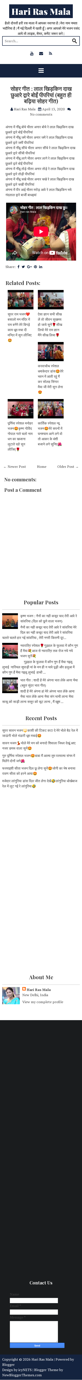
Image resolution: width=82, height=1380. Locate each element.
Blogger (8, 1364)
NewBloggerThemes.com (22, 1375)
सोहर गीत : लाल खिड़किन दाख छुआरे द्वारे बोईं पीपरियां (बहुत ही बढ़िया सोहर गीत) (41, 95)
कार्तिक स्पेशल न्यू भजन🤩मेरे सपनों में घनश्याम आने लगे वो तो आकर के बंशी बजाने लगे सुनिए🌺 (50, 434)
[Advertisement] (41, 837)
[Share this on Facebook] (18, 266)
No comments (41, 114)
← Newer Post (14, 466)
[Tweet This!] (23, 266)
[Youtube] (32, 53)
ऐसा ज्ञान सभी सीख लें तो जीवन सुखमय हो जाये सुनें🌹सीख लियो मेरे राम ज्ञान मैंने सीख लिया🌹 (50, 324)
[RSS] (50, 53)
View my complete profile (42, 1001)
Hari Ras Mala (41, 11)
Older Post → (68, 466)
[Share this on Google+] (29, 266)
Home (41, 466)
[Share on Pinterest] (35, 266)
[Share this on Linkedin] (40, 266)
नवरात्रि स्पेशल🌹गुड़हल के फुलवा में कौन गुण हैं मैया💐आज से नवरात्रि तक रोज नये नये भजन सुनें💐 (49, 650)
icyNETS (25, 1369)
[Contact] (41, 53)
